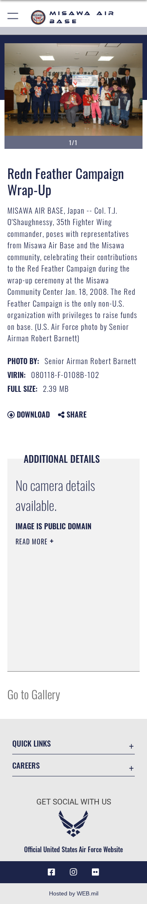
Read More (33, 541)
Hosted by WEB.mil (73, 893)
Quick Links (31, 743)
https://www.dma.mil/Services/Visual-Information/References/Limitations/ (65, 656)
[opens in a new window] (95, 872)
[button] (13, 17)
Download (32, 414)
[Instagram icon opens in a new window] (73, 872)
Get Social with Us (73, 802)
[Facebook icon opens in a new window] (51, 872)
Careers (26, 765)
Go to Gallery (33, 694)
